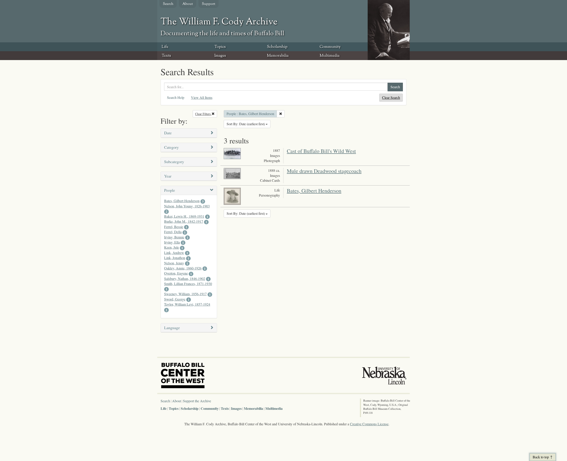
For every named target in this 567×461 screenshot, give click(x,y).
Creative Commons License (369, 424)
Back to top (541, 457)
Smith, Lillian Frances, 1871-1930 (188, 283)
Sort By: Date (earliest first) (246, 123)
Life (165, 47)
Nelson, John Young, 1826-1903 (187, 206)
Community (330, 47)
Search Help (175, 97)
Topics (220, 47)
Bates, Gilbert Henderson (182, 200)
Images (220, 56)
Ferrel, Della (173, 231)
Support (208, 4)
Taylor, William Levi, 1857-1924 (187, 304)
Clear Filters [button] (206, 114)
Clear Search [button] (391, 97)
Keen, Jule (171, 247)
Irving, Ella (172, 242)
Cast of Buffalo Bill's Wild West (321, 150)
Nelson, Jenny (174, 263)
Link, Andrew (174, 252)
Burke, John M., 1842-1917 (183, 221)
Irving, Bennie (174, 237)
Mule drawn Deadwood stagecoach (324, 170)
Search (168, 4)
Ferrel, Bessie (173, 226)
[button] (189, 133)
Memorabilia (278, 56)
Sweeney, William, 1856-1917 (185, 293)
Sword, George (174, 299)
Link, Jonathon (174, 257)
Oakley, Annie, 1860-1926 (183, 268)
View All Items (201, 97)
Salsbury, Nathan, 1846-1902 (184, 278)
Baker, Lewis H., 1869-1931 (184, 216)
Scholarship (277, 47)
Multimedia (330, 56)
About (187, 4)
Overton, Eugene (176, 273)
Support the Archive (197, 400)
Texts (166, 56)
